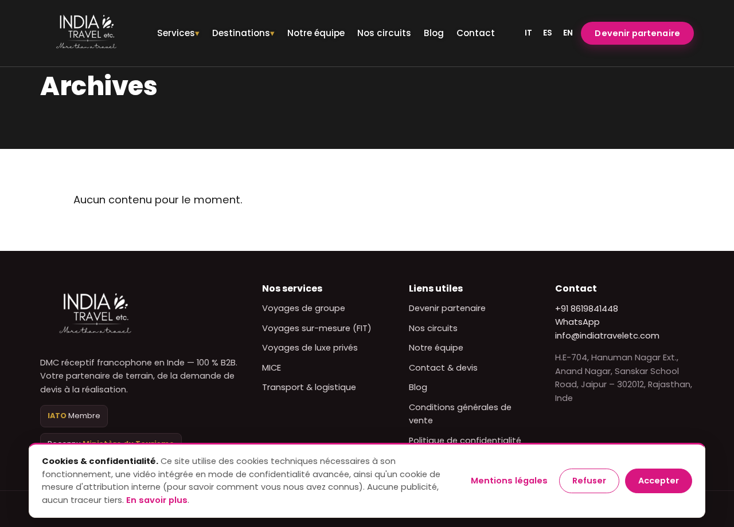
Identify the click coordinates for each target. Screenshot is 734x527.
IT (528, 32)
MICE (271, 367)
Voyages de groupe (303, 308)
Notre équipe (316, 33)
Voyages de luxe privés (310, 347)
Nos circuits (384, 33)
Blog (434, 33)
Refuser (589, 480)
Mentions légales (509, 480)
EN (568, 32)
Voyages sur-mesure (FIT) (317, 328)
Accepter (658, 480)
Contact (475, 33)
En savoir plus (157, 500)
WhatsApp (577, 322)
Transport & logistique (309, 387)
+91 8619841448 (586, 308)
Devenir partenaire (637, 33)
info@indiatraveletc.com (607, 335)
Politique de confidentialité (465, 440)
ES (547, 32)
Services (176, 33)
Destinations (241, 33)
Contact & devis (443, 367)
